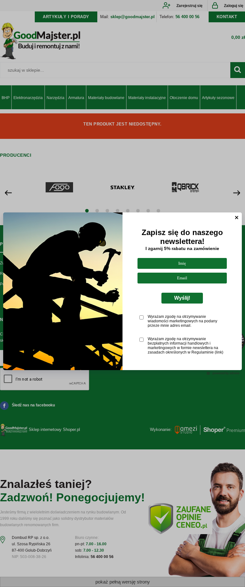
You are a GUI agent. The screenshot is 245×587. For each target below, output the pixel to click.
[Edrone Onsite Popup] (122, 293)
